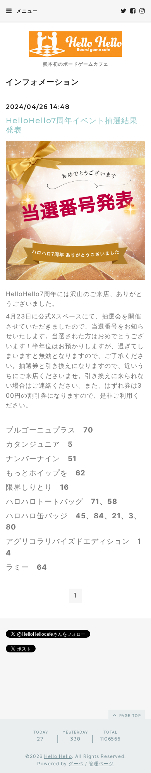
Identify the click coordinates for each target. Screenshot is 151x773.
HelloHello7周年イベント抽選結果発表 (71, 125)
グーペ (76, 763)
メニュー (26, 11)
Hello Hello (58, 756)
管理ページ (101, 763)
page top (129, 715)
